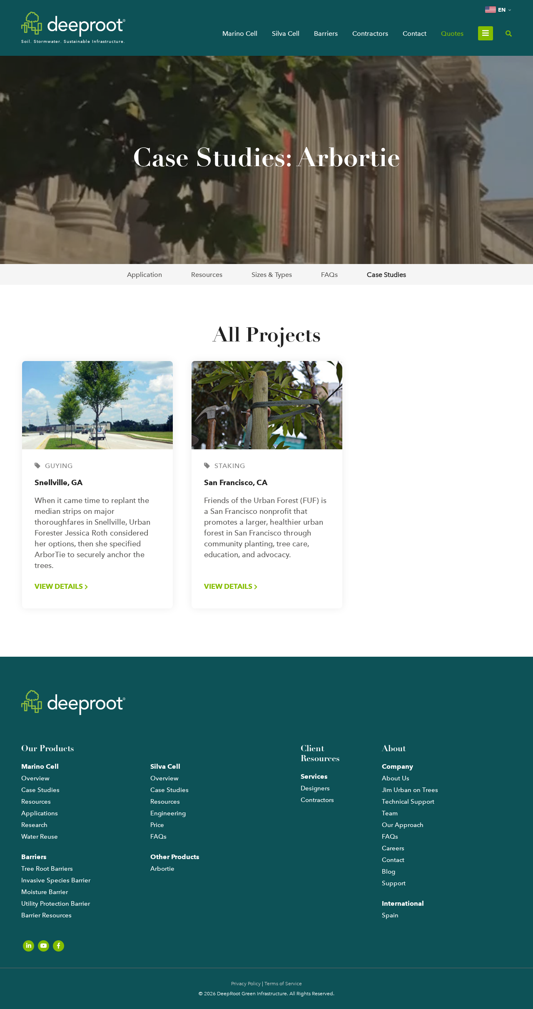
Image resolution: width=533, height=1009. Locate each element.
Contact (414, 33)
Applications (39, 813)
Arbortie (162, 868)
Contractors (370, 33)
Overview (35, 778)
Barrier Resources (46, 915)
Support (394, 883)
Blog (388, 871)
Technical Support (408, 801)
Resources (206, 275)
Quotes (452, 33)
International (403, 903)
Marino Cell (239, 33)
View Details (60, 586)
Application (144, 275)
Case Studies (386, 275)
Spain (390, 915)
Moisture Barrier (44, 892)
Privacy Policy (246, 984)
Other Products (174, 857)
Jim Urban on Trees (410, 790)
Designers (315, 788)
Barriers (326, 33)
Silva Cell (285, 33)
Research (34, 825)
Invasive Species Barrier (55, 880)
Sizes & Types (272, 275)
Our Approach (402, 825)
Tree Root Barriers (47, 868)
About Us (395, 778)
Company (397, 766)
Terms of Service (283, 984)
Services (314, 776)
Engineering (168, 813)
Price (157, 825)
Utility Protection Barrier (55, 903)
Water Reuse (39, 836)
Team (390, 813)
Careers (393, 848)
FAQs (329, 275)
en (502, 9)
